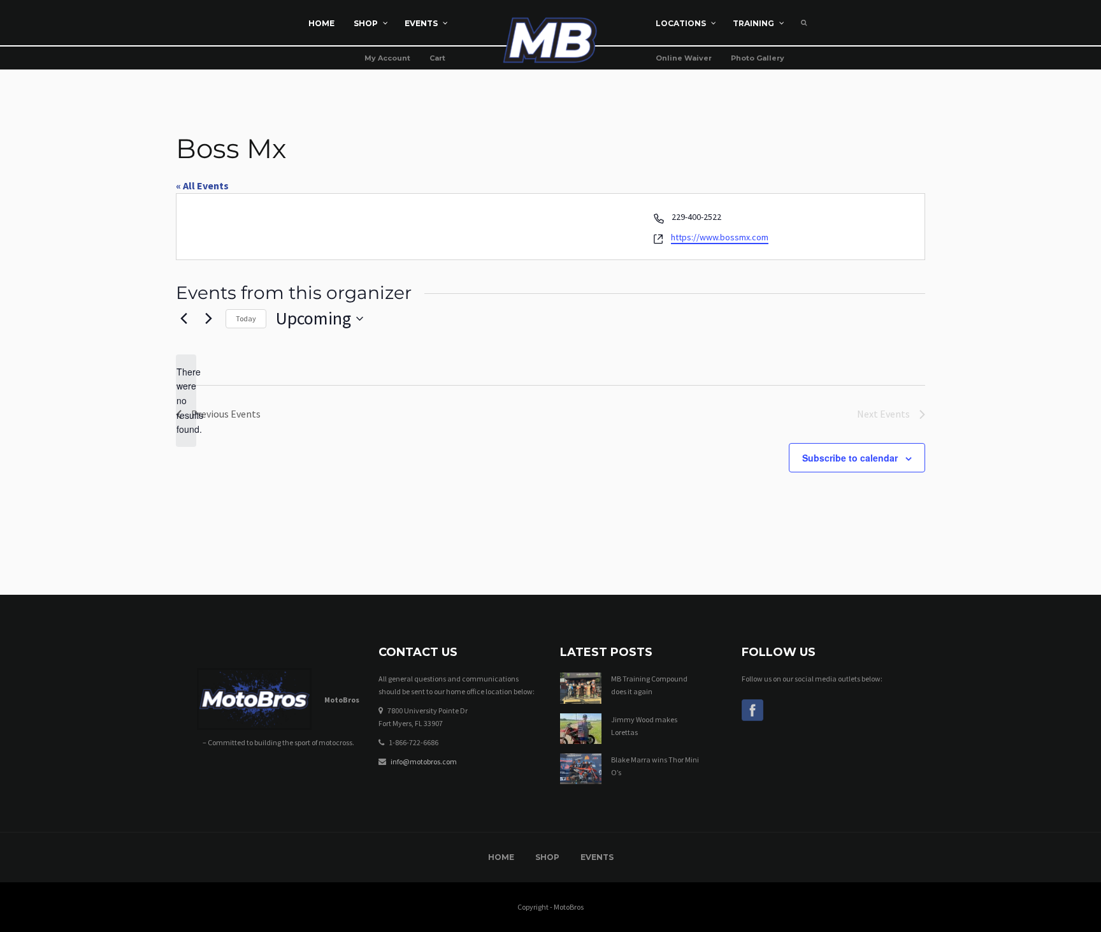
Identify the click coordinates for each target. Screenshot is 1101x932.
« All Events (202, 185)
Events (597, 857)
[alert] (186, 400)
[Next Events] (208, 318)
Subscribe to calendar (850, 457)
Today (246, 318)
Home (501, 857)
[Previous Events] (183, 318)
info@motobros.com (424, 761)
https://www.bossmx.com (719, 237)
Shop (547, 857)
